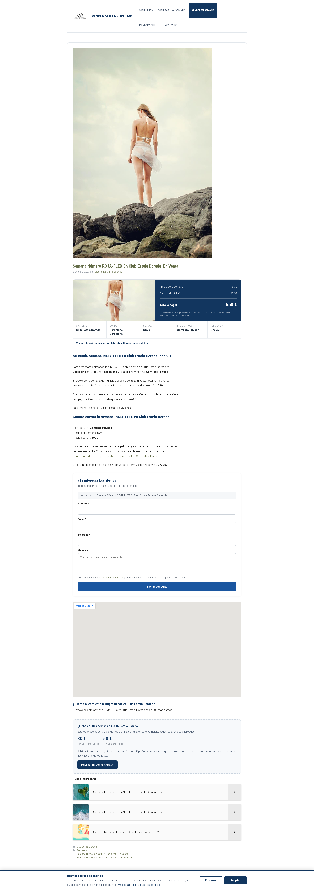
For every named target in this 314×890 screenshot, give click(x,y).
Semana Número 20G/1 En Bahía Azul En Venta (102, 853)
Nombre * (83, 503)
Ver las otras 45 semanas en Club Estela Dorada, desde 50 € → (112, 343)
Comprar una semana (171, 10)
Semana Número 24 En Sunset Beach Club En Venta (105, 857)
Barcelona (82, 850)
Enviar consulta (157, 586)
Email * (82, 519)
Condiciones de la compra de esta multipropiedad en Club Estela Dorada (116, 456)
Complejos (146, 10)
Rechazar (211, 880)
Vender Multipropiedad (112, 16)
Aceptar (235, 880)
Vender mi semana (203, 10)
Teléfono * (84, 534)
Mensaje (83, 550)
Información (147, 24)
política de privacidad (112, 577)
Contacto (171, 24)
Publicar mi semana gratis (97, 764)
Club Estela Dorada (87, 846)
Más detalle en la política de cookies (139, 884)
